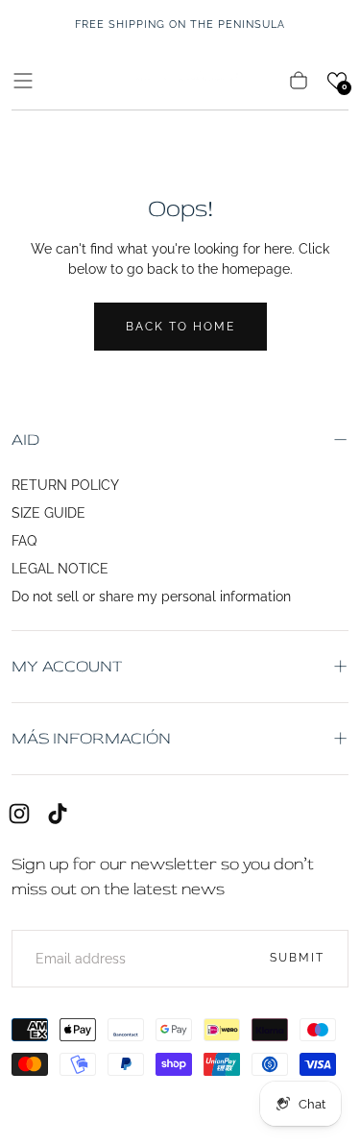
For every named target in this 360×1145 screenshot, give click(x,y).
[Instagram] (19, 813)
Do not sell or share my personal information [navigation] (151, 596)
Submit (297, 957)
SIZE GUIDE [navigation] (48, 513)
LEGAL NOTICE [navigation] (60, 568)
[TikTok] (57, 813)
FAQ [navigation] (24, 540)
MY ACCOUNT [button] (67, 666)
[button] (23, 80)
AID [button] (25, 439)
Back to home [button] (180, 326)
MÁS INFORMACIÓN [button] (91, 738)
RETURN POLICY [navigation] (65, 485)
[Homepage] (180, 80)
